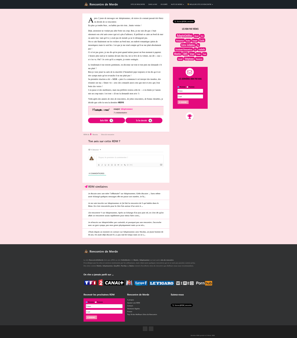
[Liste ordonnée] (111, 165)
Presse (129, 311)
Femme (191, 87)
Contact (130, 306)
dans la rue (152, 4)
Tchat (192, 54)
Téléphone (189, 58)
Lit (195, 49)
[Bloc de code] (121, 165)
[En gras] (98, 165)
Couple (194, 40)
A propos (130, 300)
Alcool (196, 35)
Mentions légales (133, 309)
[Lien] (124, 165)
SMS (185, 54)
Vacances (199, 58)
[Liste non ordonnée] (115, 165)
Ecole (201, 40)
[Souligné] (105, 165)
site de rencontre (167, 260)
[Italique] (102, 165)
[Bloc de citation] (118, 165)
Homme (183, 87)
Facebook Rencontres (183, 49)
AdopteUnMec (184, 35)
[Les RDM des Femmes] (91, 134)
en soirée (164, 4)
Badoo (188, 40)
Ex (198, 45)
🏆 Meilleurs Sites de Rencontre (199, 4)
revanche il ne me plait (117, 75)
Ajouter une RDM (133, 303)
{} (128, 165)
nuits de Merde (177, 4)
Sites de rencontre (107, 134)
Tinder (198, 54)
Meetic (177, 54)
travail (180, 58)
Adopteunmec (144, 260)
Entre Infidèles (188, 45)
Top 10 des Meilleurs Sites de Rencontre (142, 314)
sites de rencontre (138, 4)
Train (204, 54)
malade (201, 49)
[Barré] (108, 165)
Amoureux (180, 40)
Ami (202, 35)
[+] (131, 165)
